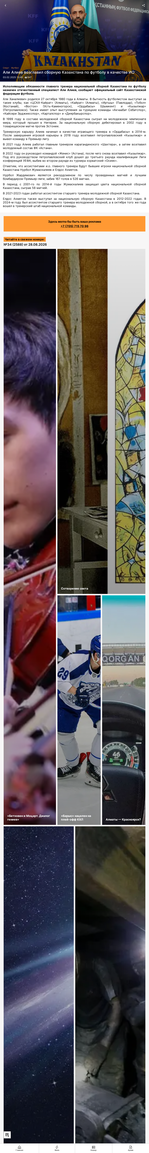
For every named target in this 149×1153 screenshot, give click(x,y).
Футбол (15, 68)
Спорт (6, 68)
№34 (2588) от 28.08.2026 (25, 244)
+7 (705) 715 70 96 (74, 226)
